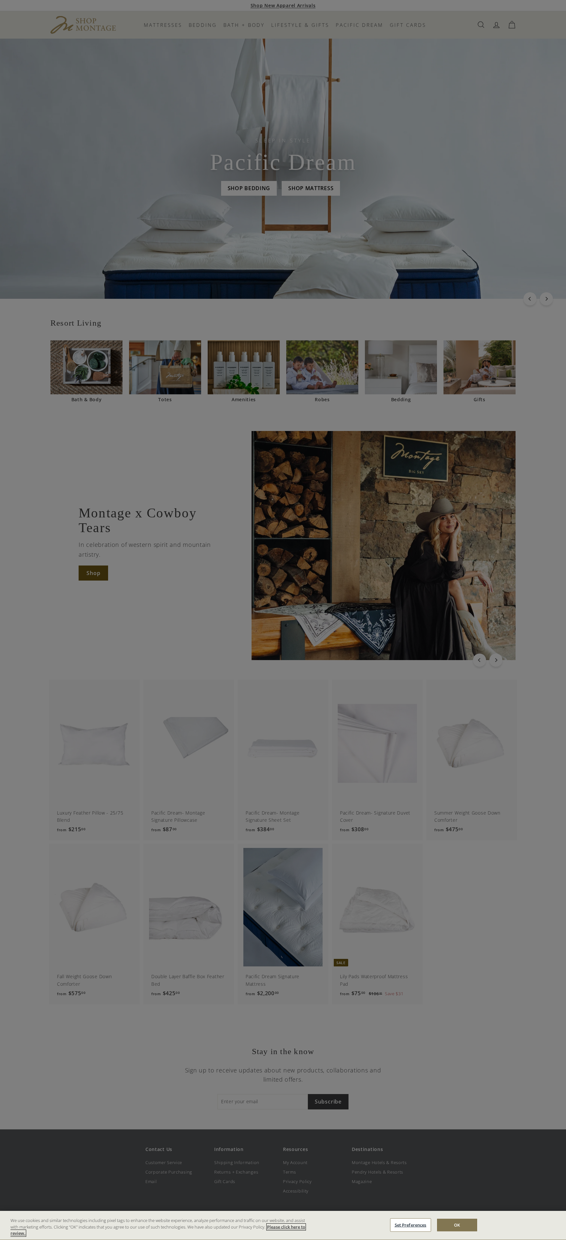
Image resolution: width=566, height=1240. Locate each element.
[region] (283, 1225)
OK (457, 1225)
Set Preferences (410, 1225)
